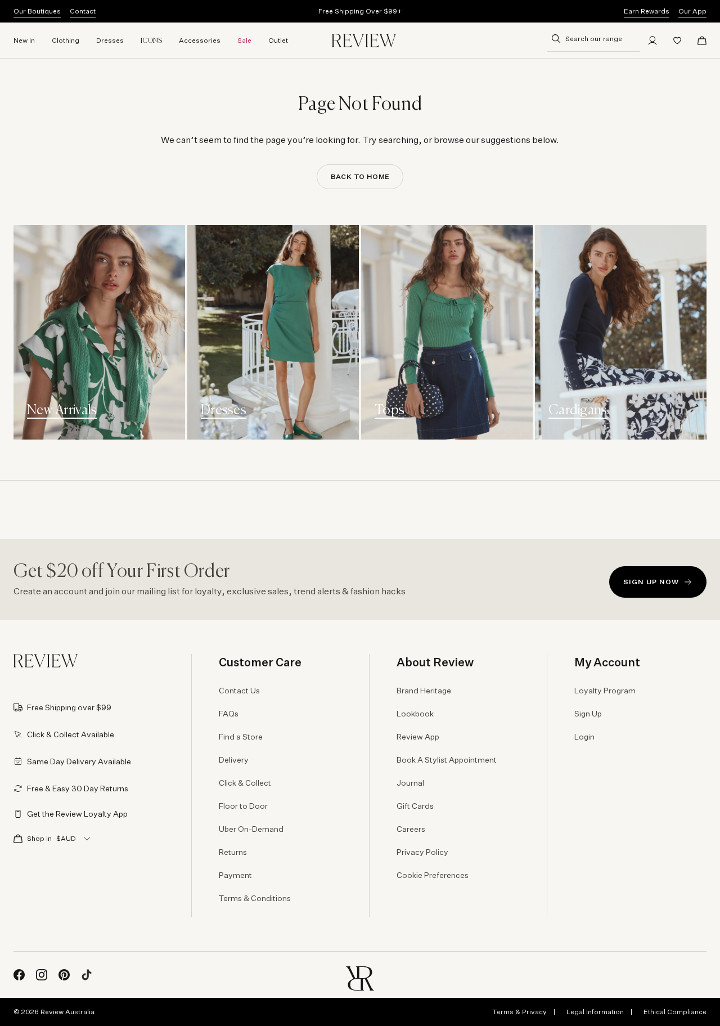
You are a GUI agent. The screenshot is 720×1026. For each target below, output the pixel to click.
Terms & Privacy (519, 1011)
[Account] (652, 40)
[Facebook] (19, 974)
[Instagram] (41, 974)
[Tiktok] (86, 974)
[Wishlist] (677, 40)
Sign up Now (651, 581)
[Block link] (99, 332)
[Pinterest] (64, 974)
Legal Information (595, 1011)
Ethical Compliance (675, 1011)
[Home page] (364, 40)
